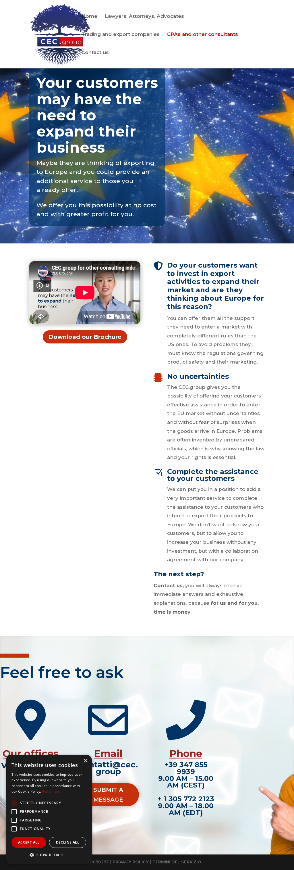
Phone (185, 754)
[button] (48, 855)
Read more (51, 791)
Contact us (95, 52)
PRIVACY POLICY (131, 862)
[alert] (49, 809)
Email (108, 754)
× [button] (85, 761)
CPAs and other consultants (202, 34)
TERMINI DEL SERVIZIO (176, 862)
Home (89, 16)
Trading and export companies (121, 34)
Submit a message (108, 794)
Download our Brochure (85, 336)
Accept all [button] (29, 842)
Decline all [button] (67, 842)
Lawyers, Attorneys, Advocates (144, 16)
